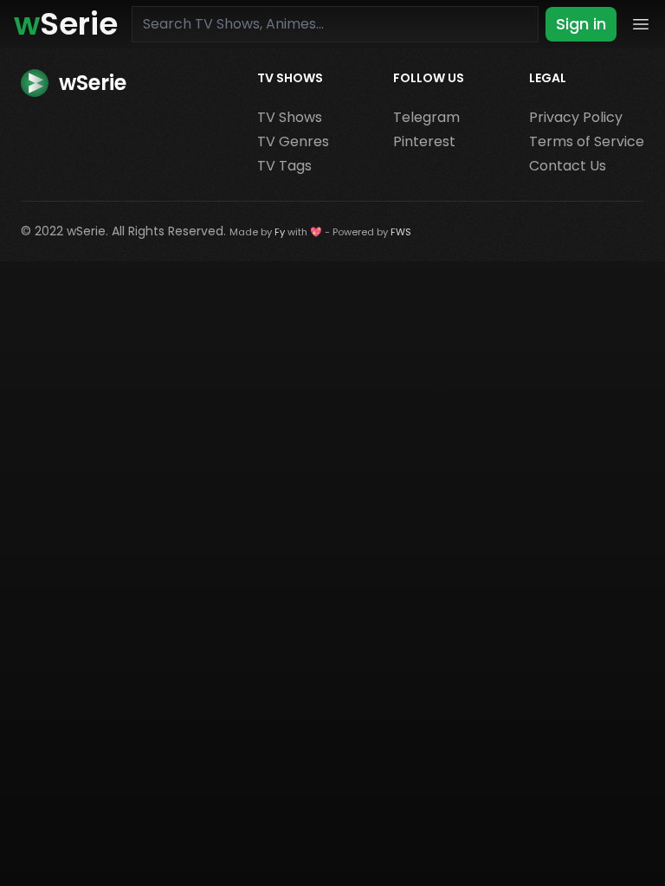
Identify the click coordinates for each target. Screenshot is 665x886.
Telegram (426, 117)
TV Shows (289, 117)
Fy (279, 232)
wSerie (86, 231)
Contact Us (567, 166)
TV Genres (293, 141)
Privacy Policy (576, 117)
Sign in (581, 24)
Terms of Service (586, 141)
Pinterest (424, 141)
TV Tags (284, 166)
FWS (401, 232)
